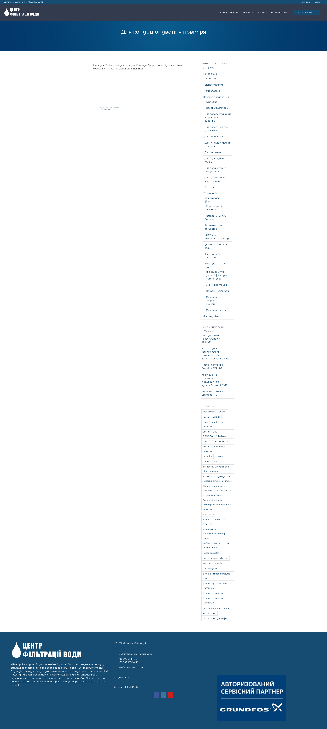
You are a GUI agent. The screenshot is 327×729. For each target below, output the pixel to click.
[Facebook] (156, 695)
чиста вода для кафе (215, 618)
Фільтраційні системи (213, 256)
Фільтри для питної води (217, 265)
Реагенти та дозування (213, 227)
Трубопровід (212, 91)
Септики (210, 78)
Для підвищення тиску (215, 160)
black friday (209, 411)
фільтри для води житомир (213, 600)
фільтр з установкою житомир (215, 585)
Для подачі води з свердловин (215, 170)
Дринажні (211, 187)
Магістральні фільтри (213, 200)
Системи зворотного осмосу (217, 237)
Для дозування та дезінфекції (216, 129)
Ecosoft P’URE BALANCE (215, 441)
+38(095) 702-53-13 (128, 659)
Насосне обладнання (216, 97)
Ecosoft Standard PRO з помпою (215, 448)
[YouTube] (170, 695)
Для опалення (213, 152)
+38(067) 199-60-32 (128, 662)
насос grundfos (211, 553)
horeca (219, 456)
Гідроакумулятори (216, 107)
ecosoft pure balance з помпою (214, 424)
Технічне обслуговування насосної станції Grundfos (217, 478)
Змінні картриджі (217, 284)
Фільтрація (210, 193)
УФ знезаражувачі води (216, 246)
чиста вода (209, 613)
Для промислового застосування (216, 179)
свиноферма (210, 568)
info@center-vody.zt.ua (131, 667)
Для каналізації (214, 136)
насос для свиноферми (215, 558)
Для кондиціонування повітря (218, 144)
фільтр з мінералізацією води (216, 575)
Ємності (208, 67)
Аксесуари (211, 101)
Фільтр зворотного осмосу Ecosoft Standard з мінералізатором (217, 490)
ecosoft (222, 411)
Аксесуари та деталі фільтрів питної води (216, 275)
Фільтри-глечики (216, 310)
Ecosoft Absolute (211, 417)
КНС (216, 461)
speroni (207, 461)
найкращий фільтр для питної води (216, 545)
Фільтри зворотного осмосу (213, 300)
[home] (47, 643)
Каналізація (210, 74)
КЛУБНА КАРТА (123, 677)
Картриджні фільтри (214, 208)
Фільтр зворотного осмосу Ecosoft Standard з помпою (217, 504)
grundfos (207, 456)
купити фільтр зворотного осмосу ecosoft (214, 533)
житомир (208, 514)
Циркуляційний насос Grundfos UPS (109, 109)
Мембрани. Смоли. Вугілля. (216, 217)
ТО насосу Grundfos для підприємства (216, 468)
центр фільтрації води (216, 608)
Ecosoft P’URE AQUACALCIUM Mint (214, 433)
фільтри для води (213, 593)
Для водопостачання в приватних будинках (218, 117)
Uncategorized (211, 316)
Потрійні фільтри (217, 291)
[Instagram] (163, 695)
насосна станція (212, 563)
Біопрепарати (214, 84)
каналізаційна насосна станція (215, 521)
